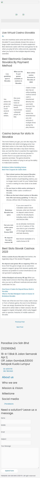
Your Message (6, 446)
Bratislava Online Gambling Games (14, 167)
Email (3, 432)
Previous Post (20, 322)
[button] (20, 20)
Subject (3, 439)
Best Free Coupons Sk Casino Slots (14, 170)
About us (8, 377)
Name (3, 418)
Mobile (3, 425)
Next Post (20, 327)
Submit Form (9, 471)
